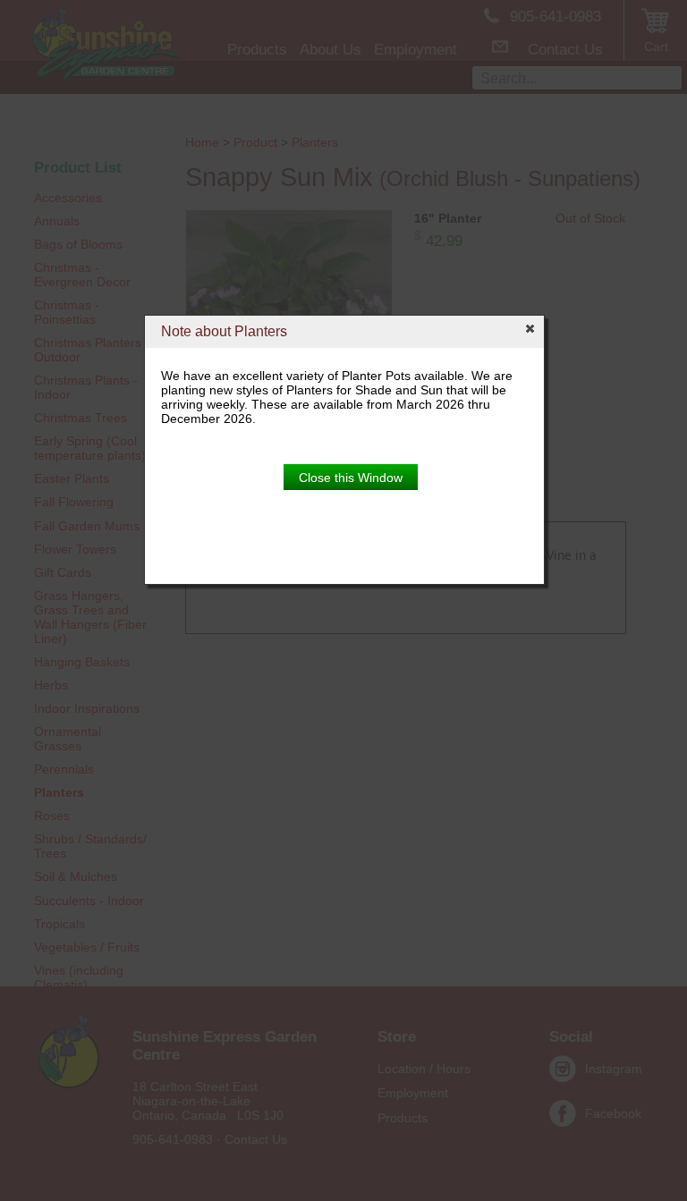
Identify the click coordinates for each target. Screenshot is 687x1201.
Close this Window (351, 477)
